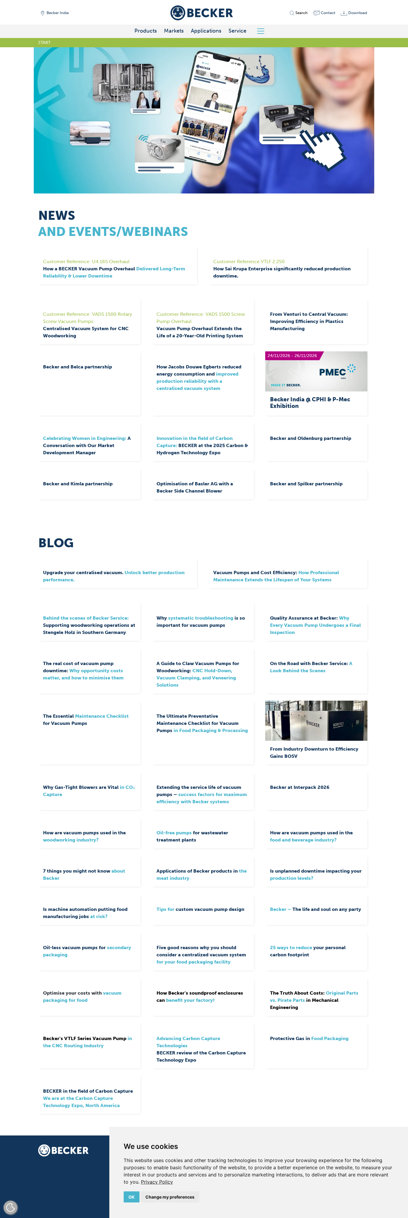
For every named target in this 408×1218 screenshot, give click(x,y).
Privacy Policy (157, 1182)
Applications (206, 31)
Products (145, 31)
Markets (174, 31)
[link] (157, 1182)
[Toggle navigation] (263, 31)
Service (237, 31)
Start (44, 42)
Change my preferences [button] (169, 1196)
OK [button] (131, 1196)
